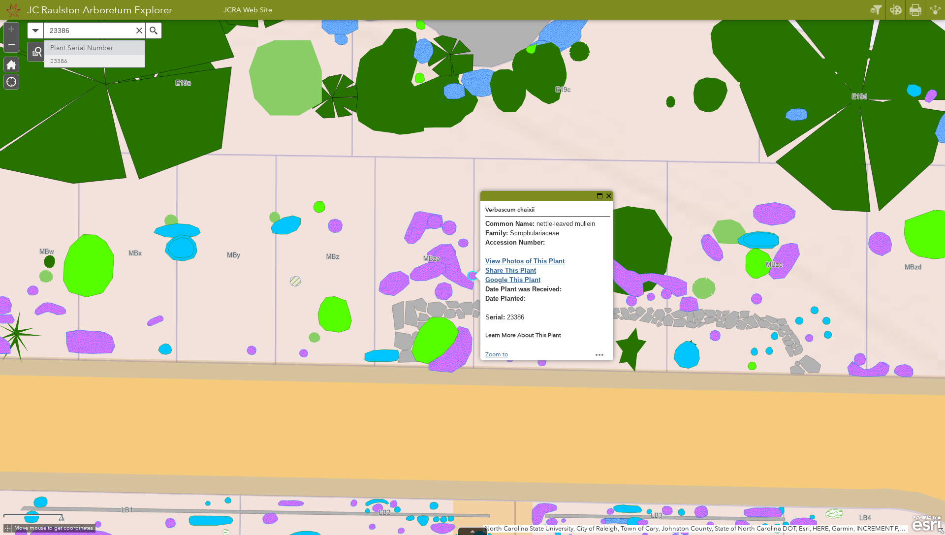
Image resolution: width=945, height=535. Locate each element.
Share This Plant (510, 270)
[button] (37, 52)
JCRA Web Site (247, 11)
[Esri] (927, 524)
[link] (10, 9)
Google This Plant (512, 279)
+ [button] (11, 29)
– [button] (11, 43)
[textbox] (94, 30)
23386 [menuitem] (58, 61)
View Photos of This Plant (525, 261)
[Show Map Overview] (941, 531)
